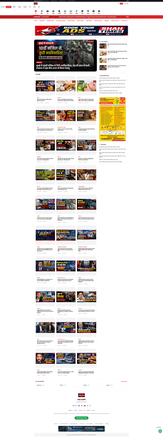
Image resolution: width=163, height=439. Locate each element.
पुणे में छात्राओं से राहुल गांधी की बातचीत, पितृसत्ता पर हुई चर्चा (109, 78)
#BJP (36, 20)
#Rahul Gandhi (71, 20)
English (127, 0)
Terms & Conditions (99, 423)
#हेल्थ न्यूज (107, 20)
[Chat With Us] (160, 431)
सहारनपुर (19, 6)
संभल (39, 6)
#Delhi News (89, 20)
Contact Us (82, 423)
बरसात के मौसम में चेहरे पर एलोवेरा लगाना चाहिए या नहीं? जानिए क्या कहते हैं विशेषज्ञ (112, 84)
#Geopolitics (124, 20)
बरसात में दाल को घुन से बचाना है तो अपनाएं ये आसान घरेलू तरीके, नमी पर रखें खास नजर (112, 88)
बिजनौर (14, 6)
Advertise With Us (64, 423)
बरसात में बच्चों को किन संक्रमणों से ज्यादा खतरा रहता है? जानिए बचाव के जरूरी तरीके (112, 81)
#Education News (98, 20)
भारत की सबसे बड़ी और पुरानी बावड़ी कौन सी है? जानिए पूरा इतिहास (110, 92)
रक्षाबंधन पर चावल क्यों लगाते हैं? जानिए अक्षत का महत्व (108, 90)
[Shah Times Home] (36, 3)
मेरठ (29, 6)
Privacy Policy (90, 423)
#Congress (42, 20)
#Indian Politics (50, 20)
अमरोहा (34, 6)
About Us (56, 423)
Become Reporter (73, 423)
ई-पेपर (121, 3)
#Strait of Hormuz (115, 20)
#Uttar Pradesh (80, 20)
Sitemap (107, 423)
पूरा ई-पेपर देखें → (124, 381)
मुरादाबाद (25, 6)
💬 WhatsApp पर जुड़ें (81, 418)
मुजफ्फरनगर (8, 6)
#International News (61, 20)
